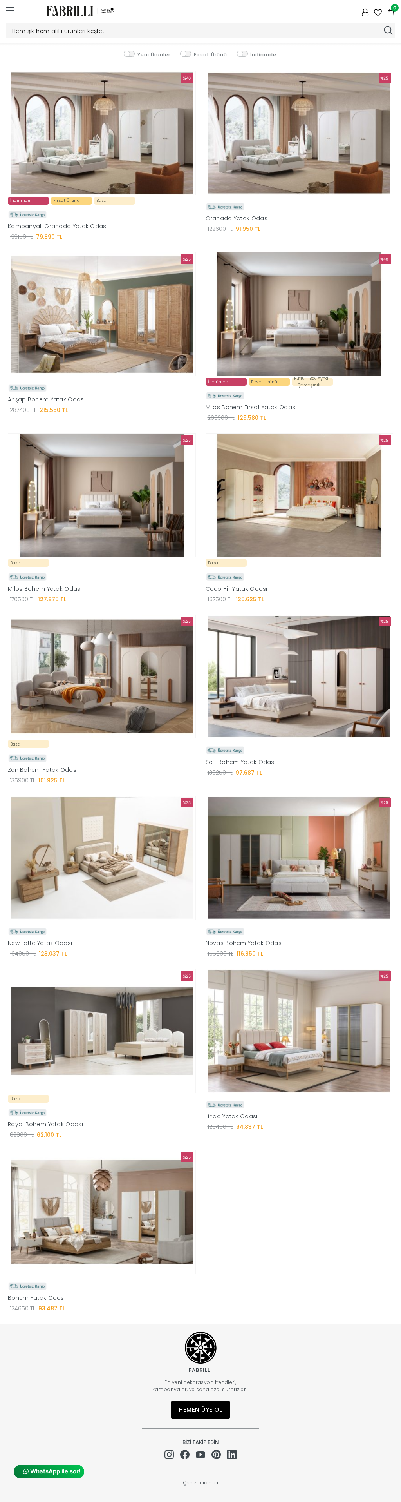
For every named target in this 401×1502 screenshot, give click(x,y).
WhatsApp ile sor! (55, 1471)
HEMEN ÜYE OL (200, 1410)
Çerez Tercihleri (200, 1482)
